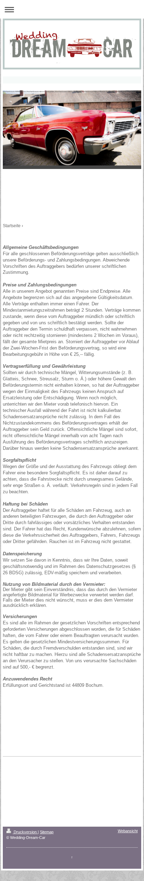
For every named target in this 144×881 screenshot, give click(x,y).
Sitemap (46, 832)
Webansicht (128, 831)
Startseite (12, 225)
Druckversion (25, 832)
